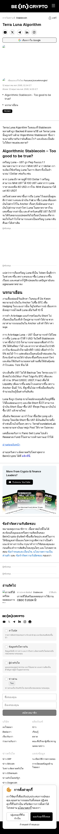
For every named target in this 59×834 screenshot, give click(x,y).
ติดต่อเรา (7, 731)
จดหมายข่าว (38, 745)
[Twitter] (12, 32)
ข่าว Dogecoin (10, 782)
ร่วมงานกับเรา (9, 741)
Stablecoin (21, 17)
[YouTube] (5, 32)
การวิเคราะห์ (9, 17)
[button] (29, 634)
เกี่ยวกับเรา (8, 736)
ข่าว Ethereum (10, 773)
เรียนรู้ (35, 731)
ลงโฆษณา (8, 727)
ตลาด (35, 736)
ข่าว (34, 727)
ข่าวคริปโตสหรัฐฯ (11, 777)
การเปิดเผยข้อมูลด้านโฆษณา (42, 765)
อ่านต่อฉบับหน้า (11, 444)
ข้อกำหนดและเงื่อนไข (20, 551)
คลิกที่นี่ (26, 456)
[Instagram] (34, 32)
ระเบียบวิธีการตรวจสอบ (43, 758)
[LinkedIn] (27, 32)
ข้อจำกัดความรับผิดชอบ (29, 555)
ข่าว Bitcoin (8, 763)
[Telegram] (19, 32)
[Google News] (29, 621)
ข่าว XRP (7, 758)
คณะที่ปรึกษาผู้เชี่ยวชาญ (44, 741)
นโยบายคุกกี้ (25, 808)
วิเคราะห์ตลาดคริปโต (13, 768)
